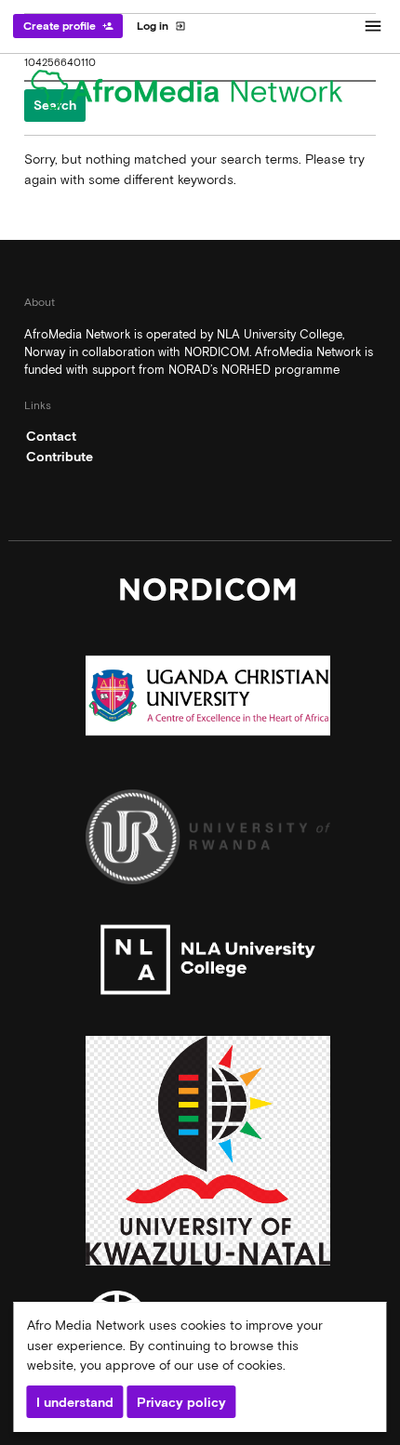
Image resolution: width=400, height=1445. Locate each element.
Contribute (59, 456)
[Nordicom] (208, 593)
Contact (51, 436)
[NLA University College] (208, 964)
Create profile (68, 26)
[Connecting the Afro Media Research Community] (200, 93)
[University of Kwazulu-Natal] (208, 1155)
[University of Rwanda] (208, 841)
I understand (74, 1402)
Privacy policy (181, 1402)
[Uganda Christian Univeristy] (208, 700)
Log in (161, 26)
